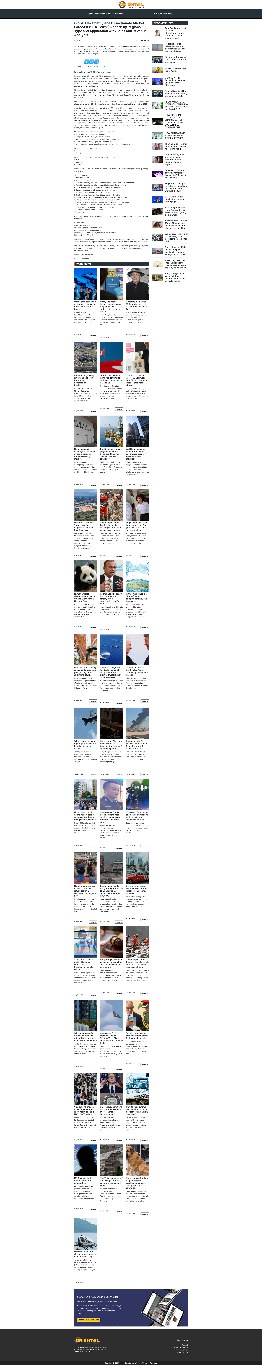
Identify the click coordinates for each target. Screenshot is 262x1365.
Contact (185, 1345)
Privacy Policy (182, 1352)
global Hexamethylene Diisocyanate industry (105, 90)
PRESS (110, 14)
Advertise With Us (181, 1347)
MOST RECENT (100, 14)
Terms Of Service (181, 1350)
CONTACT (119, 14)
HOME (90, 14)
